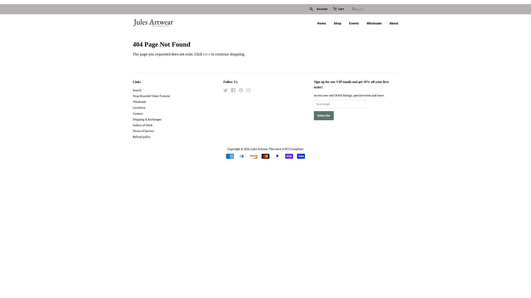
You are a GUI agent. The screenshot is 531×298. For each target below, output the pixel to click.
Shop (337, 23)
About (394, 23)
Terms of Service (143, 131)
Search (137, 90)
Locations (139, 107)
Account (322, 9)
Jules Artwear (259, 149)
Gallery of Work (142, 125)
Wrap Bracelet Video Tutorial (151, 96)
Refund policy (142, 137)
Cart (341, 9)
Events (354, 23)
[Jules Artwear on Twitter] (225, 91)
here (206, 54)
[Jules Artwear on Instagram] (248, 91)
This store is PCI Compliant (286, 149)
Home (321, 23)
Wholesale (374, 23)
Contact (138, 113)
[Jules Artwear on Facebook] (233, 91)
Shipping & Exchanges (147, 119)
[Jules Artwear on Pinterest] (241, 91)
